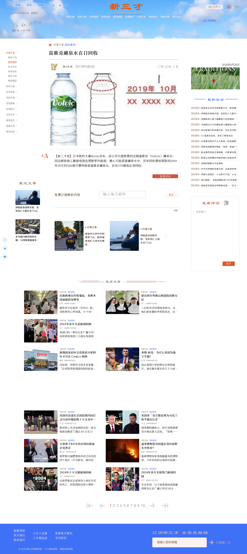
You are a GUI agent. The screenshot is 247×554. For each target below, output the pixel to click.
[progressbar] (45, 22)
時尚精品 (12, 81)
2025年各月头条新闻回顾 (75, 324)
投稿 (18, 5)
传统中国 (105, 17)
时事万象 (70, 17)
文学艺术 (141, 17)
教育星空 (153, 17)
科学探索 (94, 17)
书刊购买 (61, 538)
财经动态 (12, 71)
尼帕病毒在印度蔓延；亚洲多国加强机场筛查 (78, 297)
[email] (4, 257)
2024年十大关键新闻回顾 (75, 472)
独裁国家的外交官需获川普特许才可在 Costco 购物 (78, 354)
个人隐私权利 (50, 549)
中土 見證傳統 (209, 20)
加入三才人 (214, 6)
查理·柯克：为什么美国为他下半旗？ (158, 354)
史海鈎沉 (129, 17)
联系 (29, 5)
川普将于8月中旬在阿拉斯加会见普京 (77, 446)
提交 (171, 195)
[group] (30, 27)
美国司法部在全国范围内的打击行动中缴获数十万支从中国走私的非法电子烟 (78, 417)
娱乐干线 (12, 76)
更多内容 (176, 17)
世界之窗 (82, 17)
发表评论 (165, 177)
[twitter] (4, 248)
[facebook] (4, 240)
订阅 (40, 5)
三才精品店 (40, 538)
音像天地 (165, 17)
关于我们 (19, 535)
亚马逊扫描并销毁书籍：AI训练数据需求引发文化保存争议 (27, 238)
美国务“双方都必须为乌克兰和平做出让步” (159, 417)
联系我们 (19, 540)
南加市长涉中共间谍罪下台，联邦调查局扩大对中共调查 (94, 239)
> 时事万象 (91, 227)
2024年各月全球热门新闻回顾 (158, 474)
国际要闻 (12, 62)
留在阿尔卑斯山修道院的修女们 (159, 297)
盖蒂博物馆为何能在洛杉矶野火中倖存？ (159, 446)
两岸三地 (12, 57)
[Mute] (38, 22)
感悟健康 (117, 17)
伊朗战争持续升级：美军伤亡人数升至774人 (27, 209)
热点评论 (12, 67)
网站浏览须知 (66, 549)
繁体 (237, 6)
